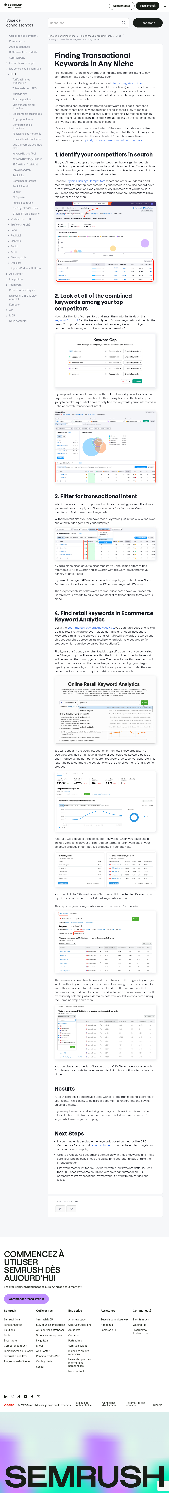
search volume (100, 1145)
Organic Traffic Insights (26, 213)
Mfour (39, 1345)
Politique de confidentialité (83, 1404)
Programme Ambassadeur (141, 1332)
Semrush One (17, 57)
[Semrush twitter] (38, 1396)
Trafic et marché (20, 224)
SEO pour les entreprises (50, 1325)
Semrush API (108, 1330)
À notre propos (77, 1319)
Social (14, 246)
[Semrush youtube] (25, 1396)
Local (14, 230)
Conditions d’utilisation (109, 1404)
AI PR (14, 252)
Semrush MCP (44, 1319)
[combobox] (83, 22)
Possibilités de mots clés (27, 133)
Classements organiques (27, 114)
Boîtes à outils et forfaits (23, 52)
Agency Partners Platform (26, 268)
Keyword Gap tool (66, 320)
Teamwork (15, 284)
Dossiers (16, 263)
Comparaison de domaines (22, 127)
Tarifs (7, 1335)
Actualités (74, 1330)
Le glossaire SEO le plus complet (23, 297)
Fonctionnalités (13, 1325)
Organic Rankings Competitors (85, 181)
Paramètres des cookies (135, 1404)
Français (157, 1405)
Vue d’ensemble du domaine (24, 107)
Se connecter (121, 5)
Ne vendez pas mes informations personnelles (79, 1362)
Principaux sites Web (48, 1356)
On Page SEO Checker (25, 208)
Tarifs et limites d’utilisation (21, 81)
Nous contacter (18, 321)
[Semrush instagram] (12, 1396)
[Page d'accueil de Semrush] (12, 5)
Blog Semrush (141, 1319)
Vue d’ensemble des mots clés (27, 146)
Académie (107, 1325)
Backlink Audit (21, 186)
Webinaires (139, 1325)
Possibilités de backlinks (27, 139)
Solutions (9, 1330)
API (11, 310)
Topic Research (22, 170)
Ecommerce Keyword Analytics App (91, 627)
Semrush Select (77, 1345)
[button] (71, 1208)
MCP (12, 315)
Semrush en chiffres (16, 1356)
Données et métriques (22, 290)
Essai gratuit (147, 5)
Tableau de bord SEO (25, 88)
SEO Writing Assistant (25, 164)
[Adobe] (9, 1405)
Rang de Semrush (23, 203)
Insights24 (42, 1340)
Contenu (16, 241)
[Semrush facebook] (32, 1396)
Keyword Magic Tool (24, 153)
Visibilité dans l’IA (21, 219)
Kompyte (14, 304)
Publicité (16, 235)
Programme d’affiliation (17, 1361)
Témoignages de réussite (18, 1351)
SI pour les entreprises (49, 1335)
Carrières (74, 1335)
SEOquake (19, 197)
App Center (16, 274)
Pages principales (23, 119)
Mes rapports (18, 257)
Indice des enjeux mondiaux (78, 1353)
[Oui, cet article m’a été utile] (60, 1208)
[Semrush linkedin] (5, 1396)
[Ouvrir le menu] (164, 5)
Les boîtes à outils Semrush (25, 68)
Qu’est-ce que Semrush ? (23, 36)
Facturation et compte (22, 63)
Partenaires (75, 1340)
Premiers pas (17, 41)
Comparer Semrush (15, 1345)
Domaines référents (24, 181)
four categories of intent (129, 83)
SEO (13, 74)
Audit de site (20, 94)
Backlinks (18, 175)
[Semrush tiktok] (19, 1396)
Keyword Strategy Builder (27, 159)
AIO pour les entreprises (50, 1330)
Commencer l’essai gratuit (26, 1298)
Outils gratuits (44, 1361)
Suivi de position (22, 99)
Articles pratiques (19, 47)
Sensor (17, 192)
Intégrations (16, 279)
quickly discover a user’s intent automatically (113, 140)
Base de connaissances (62, 36)
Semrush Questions (79, 1325)
